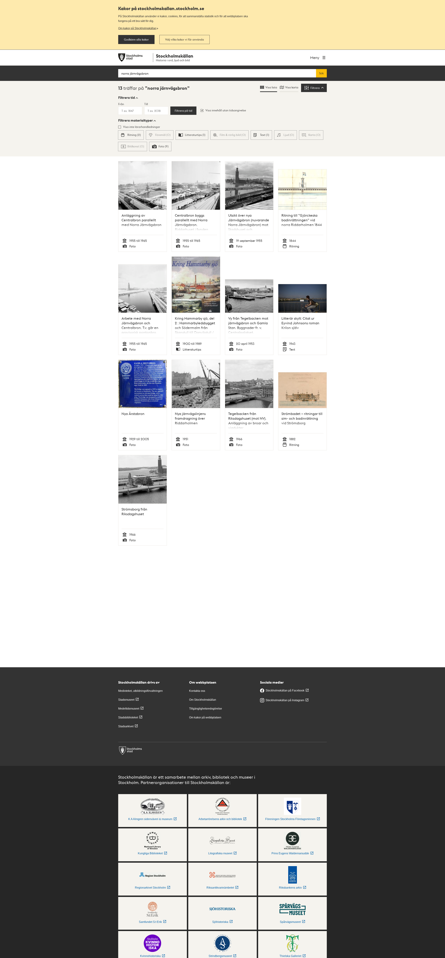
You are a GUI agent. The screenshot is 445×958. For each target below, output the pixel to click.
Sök (321, 73)
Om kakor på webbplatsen (205, 717)
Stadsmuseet (126, 699)
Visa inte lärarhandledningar (141, 127)
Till (146, 104)
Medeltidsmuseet (128, 708)
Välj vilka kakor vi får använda (184, 39)
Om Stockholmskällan (202, 699)
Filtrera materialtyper (135, 120)
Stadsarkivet (126, 726)
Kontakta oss (197, 690)
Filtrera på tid (183, 110)
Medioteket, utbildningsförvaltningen (140, 690)
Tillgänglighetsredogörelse (205, 708)
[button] (128, 97)
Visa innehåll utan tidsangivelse (225, 110)
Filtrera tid (126, 97)
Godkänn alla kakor (136, 39)
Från (121, 104)
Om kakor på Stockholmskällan (137, 28)
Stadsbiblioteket (128, 717)
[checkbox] (131, 135)
